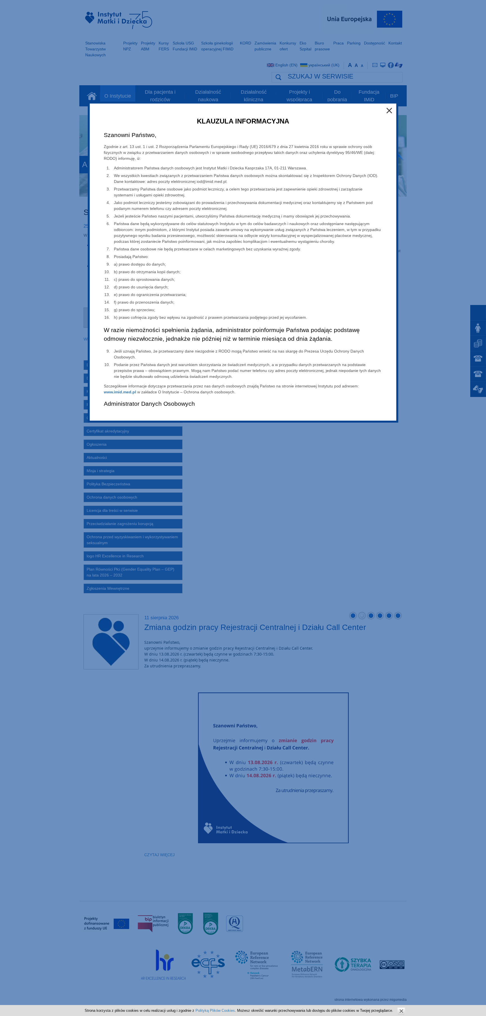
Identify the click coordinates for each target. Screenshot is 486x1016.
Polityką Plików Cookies (215, 1010)
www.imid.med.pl (120, 392)
